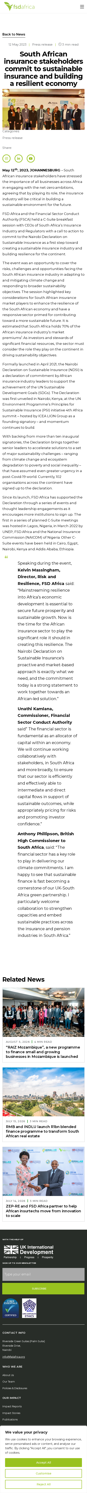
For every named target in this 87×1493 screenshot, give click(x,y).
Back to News (13, 34)
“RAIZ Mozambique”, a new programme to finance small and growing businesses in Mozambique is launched (43, 1052)
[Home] (19, 6)
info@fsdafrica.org (13, 1356)
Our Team (8, 1381)
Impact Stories (11, 1413)
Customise (43, 1473)
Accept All (43, 1462)
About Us (8, 1375)
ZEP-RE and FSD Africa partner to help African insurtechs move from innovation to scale (43, 1211)
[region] (43, 1459)
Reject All (44, 1484)
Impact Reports (12, 1406)
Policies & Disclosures (14, 1388)
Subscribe (39, 1288)
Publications (10, 1419)
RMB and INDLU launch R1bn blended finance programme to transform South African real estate (42, 1131)
